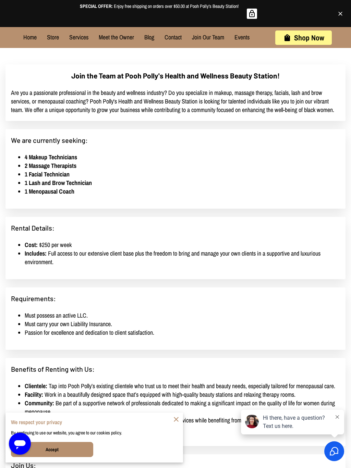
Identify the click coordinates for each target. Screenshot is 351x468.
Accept (52, 449)
